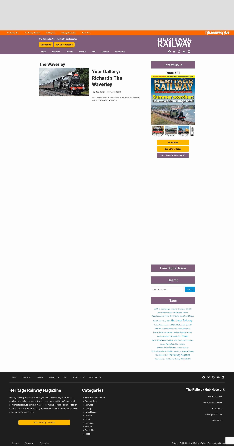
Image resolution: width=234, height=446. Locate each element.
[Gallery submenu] (58, 377)
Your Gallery (185, 359)
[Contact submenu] (83, 377)
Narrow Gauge (168, 332)
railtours (162, 344)
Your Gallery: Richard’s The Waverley (107, 77)
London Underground (184, 328)
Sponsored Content (158, 351)
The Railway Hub (161, 355)
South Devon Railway (182, 347)
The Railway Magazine (179, 354)
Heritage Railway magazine (161, 325)
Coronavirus (181, 309)
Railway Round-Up (172, 344)
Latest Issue (90, 412)
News (185, 336)
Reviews (88, 426)
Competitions (91, 401)
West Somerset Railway (173, 359)
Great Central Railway (187, 316)
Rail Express (182, 340)
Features (185, 312)
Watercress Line (160, 359)
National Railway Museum (183, 332)
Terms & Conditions (216, 443)
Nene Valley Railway (163, 336)
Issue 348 (173, 72)
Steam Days (177, 351)
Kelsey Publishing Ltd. (183, 443)
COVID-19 (188, 309)
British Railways (164, 309)
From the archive (172, 316)
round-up (182, 344)
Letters (158, 328)
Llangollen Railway (167, 328)
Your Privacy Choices (44, 422)
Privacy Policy (200, 443)
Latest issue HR (186, 325)
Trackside (89, 430)
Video (87, 433)
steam (170, 351)
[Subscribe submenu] (100, 377)
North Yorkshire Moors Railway (162, 340)
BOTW (156, 309)
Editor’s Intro (177, 313)
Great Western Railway (159, 321)
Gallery (88, 408)
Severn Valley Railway (166, 347)
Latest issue (175, 325)
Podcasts (89, 423)
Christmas (174, 309)
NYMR (175, 340)
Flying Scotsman (158, 316)
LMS (175, 328)
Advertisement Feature (95, 397)
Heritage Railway (181, 320)
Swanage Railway (188, 351)
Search (189, 289)
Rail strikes (190, 340)
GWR (168, 321)
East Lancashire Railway (164, 312)
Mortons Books (158, 332)
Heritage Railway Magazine (35, 390)
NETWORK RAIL (175, 336)
